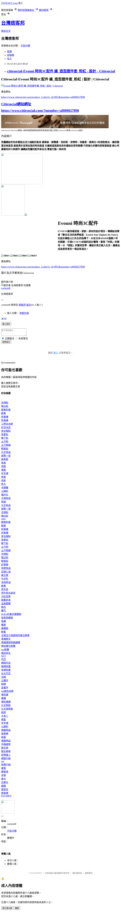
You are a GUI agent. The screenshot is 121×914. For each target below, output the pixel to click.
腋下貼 (4, 438)
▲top (3, 318)
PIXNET (38, 873)
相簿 (9, 51)
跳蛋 (3, 737)
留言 (28, 305)
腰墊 (3, 625)
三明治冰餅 (7, 424)
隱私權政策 (77, 873)
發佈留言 (6, 342)
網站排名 (6, 653)
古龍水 (4, 782)
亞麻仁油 (6, 571)
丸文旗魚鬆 (7, 709)
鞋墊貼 (4, 448)
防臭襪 (4, 420)
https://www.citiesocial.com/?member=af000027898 (40, 110)
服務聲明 (88, 873)
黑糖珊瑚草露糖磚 (10, 642)
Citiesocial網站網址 (16, 104)
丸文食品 (6, 452)
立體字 (4, 680)
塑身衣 (4, 789)
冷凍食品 (6, 498)
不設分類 (25, 45)
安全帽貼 (6, 431)
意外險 (4, 589)
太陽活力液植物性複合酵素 (15, 635)
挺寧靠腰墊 (7, 617)
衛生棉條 (6, 751)
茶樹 (3, 775)
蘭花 (3, 610)
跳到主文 (6, 31)
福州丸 (4, 494)
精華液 (4, 771)
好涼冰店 (6, 427)
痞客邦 (22, 305)
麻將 (3, 712)
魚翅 (3, 502)
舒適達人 (6, 755)
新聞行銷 (6, 764)
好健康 (4, 564)
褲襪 (3, 698)
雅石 (3, 607)
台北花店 (6, 673)
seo (2, 761)
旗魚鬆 (4, 459)
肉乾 (3, 480)
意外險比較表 (8, 593)
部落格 (10, 55)
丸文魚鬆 (6, 705)
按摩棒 (4, 733)
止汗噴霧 (6, 445)
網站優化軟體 (8, 646)
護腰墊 (4, 628)
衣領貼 (4, 402)
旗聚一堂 (6, 455)
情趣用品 (6, 730)
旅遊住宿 (24, 313)
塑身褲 (4, 793)
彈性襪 (4, 694)
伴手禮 (4, 473)
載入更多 (6, 324)
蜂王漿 (4, 575)
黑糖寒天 (6, 639)
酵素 (3, 586)
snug (3, 518)
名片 (9, 58)
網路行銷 (6, 758)
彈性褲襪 (6, 702)
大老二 (4, 716)
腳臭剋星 (6, 409)
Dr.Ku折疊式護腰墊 (11, 614)
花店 (3, 659)
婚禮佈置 (6, 666)
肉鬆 (3, 466)
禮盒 (3, 470)
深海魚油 (6, 582)
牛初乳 (4, 579)
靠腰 (3, 621)
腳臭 (3, 413)
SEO (3, 656)
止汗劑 (4, 441)
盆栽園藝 (6, 603)
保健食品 (6, 568)
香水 (3, 779)
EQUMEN (6, 796)
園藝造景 (6, 600)
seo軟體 (5, 649)
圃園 (3, 786)
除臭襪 (4, 417)
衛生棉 (4, 748)
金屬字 (4, 687)
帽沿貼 (4, 406)
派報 (3, 677)
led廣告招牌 (7, 691)
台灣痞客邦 (13, 23)
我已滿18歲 (7, 908)
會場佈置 (6, 670)
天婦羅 (4, 487)
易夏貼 (4, 434)
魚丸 (3, 484)
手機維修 (6, 744)
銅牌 (3, 684)
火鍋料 (4, 491)
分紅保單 (6, 596)
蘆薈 (3, 768)
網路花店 (6, 663)
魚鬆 (3, 463)
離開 (17, 908)
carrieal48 (5, 288)
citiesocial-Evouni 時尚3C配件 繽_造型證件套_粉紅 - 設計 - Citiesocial (61, 71)
